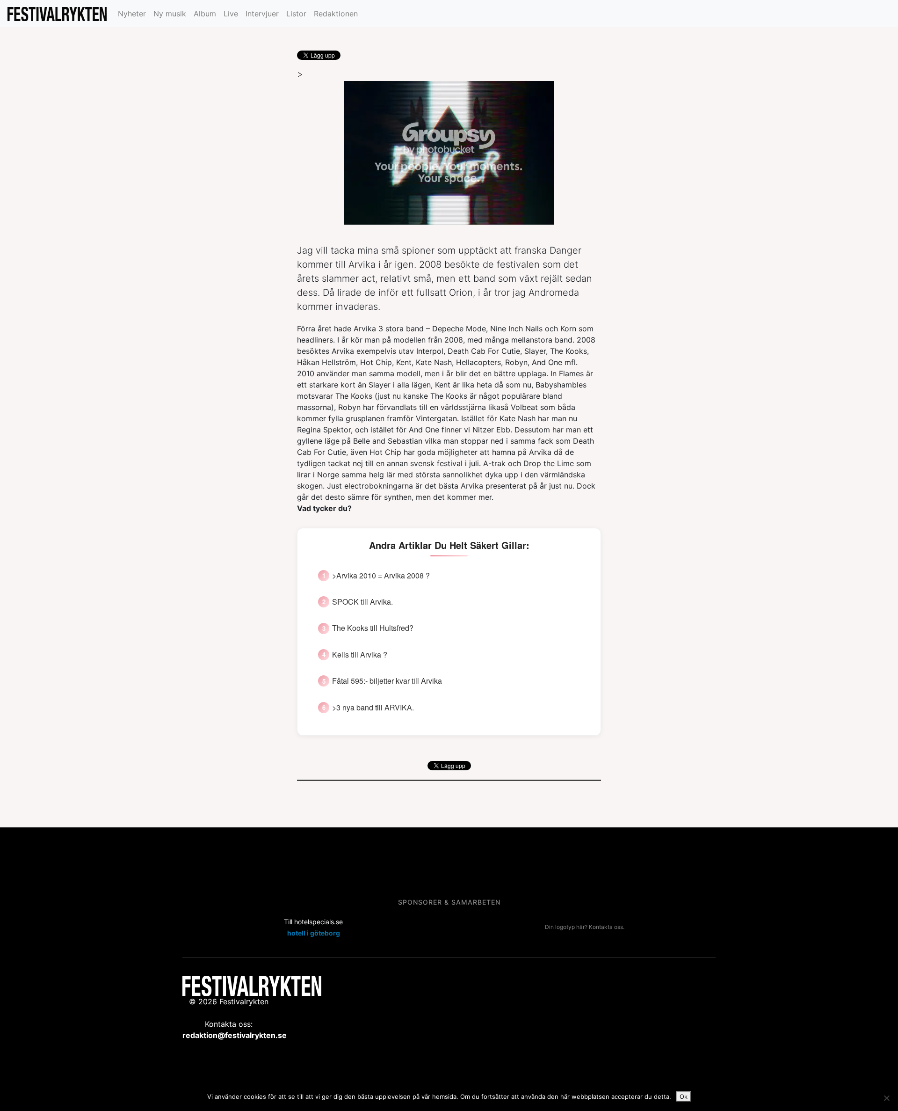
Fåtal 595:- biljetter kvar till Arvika (387, 681)
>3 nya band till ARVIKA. (373, 707)
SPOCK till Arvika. (362, 602)
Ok (684, 1096)
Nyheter (132, 13)
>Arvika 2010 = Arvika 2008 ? (381, 575)
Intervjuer (262, 13)
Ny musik (169, 13)
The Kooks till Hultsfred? (372, 628)
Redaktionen (336, 13)
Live (231, 13)
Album (205, 13)
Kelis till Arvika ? (359, 655)
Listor (296, 13)
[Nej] (886, 1098)
